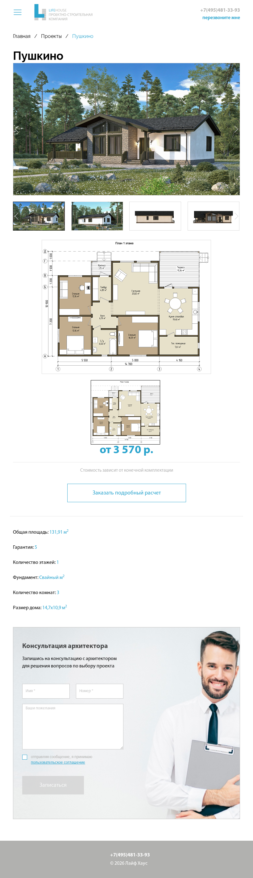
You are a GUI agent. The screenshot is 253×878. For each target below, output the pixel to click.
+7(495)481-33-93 (220, 10)
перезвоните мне (221, 17)
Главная (22, 36)
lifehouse (63, 12)
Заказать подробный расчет (127, 493)
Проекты (51, 36)
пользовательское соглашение (58, 763)
